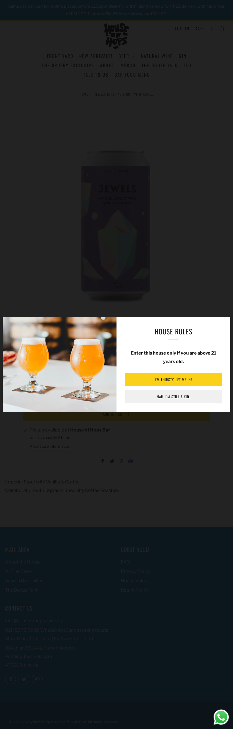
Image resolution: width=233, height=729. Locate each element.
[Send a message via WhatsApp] (221, 717)
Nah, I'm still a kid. (173, 396)
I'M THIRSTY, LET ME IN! (173, 379)
